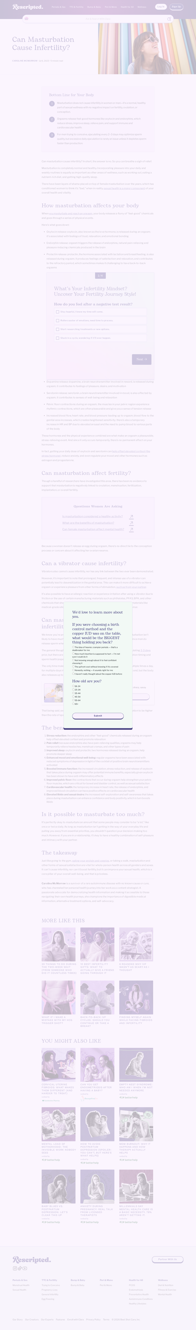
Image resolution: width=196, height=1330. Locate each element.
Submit (98, 715)
